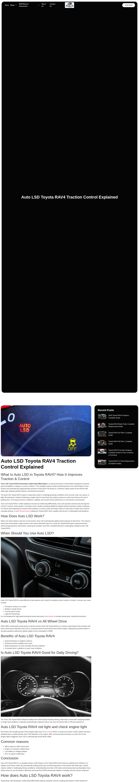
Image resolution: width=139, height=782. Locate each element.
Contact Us (52, 5)
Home (7, 5)
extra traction (49, 616)
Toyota (50, 732)
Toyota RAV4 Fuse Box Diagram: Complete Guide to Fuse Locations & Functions (120, 452)
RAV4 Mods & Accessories (23, 5)
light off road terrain (23, 511)
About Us (44, 5)
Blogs (12, 5)
